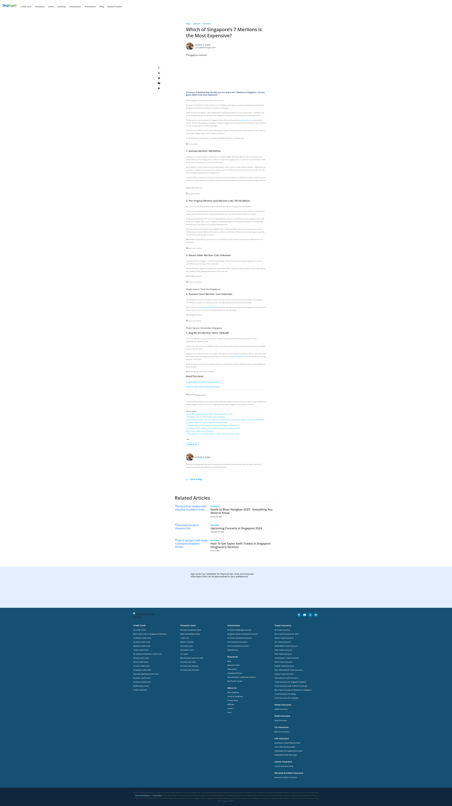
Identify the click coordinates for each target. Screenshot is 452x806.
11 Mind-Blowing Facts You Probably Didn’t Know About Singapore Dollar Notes (212, 425)
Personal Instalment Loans (190, 630)
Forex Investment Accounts (238, 646)
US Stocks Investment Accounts (239, 638)
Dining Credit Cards (141, 658)
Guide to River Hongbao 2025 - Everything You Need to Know (241, 511)
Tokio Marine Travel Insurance (286, 678)
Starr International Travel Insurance (288, 670)
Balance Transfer (187, 642)
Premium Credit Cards (142, 682)
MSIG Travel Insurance (283, 662)
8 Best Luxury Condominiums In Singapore (200, 431)
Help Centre (232, 669)
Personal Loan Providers (189, 670)
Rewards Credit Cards (141, 646)
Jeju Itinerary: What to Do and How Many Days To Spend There (206, 423)
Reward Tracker (114, 6)
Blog (102, 6)
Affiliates (230, 704)
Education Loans (186, 646)
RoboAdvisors (232, 650)
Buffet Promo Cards (141, 686)
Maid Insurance (280, 720)
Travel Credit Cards (140, 650)
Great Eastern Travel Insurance (286, 658)
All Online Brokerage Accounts (239, 630)
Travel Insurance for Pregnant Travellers (290, 682)
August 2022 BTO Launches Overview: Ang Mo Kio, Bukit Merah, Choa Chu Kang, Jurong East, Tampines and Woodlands (225, 420)
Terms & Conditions (235, 696)
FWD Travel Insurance (283, 654)
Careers (230, 708)
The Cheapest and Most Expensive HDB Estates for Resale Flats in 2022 (209, 414)
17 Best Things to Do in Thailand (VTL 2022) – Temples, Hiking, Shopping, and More (213, 434)
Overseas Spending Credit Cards (146, 674)
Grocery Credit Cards (141, 666)
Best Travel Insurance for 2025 (286, 634)
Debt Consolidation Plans (190, 634)
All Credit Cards (139, 630)
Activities (207, 23)
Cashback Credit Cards (142, 638)
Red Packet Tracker (234, 681)
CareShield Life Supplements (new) (288, 751)
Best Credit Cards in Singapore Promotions (150, 634)
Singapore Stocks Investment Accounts (242, 634)
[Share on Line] (159, 88)
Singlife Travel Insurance (284, 666)
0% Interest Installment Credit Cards (147, 654)
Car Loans (184, 654)
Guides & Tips (192, 444)
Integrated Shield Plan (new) (285, 755)
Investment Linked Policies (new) (287, 743)
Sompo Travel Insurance (284, 674)
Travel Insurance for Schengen (286, 698)
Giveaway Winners (234, 673)
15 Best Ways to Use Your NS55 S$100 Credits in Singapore (205, 417)
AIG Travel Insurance (282, 642)
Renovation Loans (187, 650)
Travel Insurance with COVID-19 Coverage (290, 686)
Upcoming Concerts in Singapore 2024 (236, 528)
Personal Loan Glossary (189, 666)
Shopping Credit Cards (142, 670)
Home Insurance (280, 709)
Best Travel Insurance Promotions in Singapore (292, 690)
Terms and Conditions (142, 795)
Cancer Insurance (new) (283, 766)
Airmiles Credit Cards (141, 642)
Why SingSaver (233, 692)
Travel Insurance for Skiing (285, 694)
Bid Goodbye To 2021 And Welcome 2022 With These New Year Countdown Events (213, 428)
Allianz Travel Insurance (283, 638)
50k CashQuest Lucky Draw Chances (241, 677)
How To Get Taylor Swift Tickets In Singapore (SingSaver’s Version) (240, 545)
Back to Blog (196, 479)
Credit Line (184, 638)
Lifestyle (196, 23)
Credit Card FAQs (140, 690)
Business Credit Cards (142, 678)
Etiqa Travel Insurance (283, 650)
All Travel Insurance (282, 630)
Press (229, 712)
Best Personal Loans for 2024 (191, 658)
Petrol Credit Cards (140, 662)
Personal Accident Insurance (285, 777)
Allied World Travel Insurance (286, 646)
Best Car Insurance (281, 732)
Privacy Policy (232, 700)
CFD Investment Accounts (237, 642)
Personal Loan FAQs (188, 662)
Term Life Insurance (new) (284, 747)
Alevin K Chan (202, 45)
